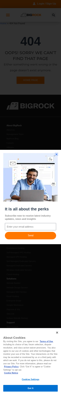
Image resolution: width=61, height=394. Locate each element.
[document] (30, 197)
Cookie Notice (11, 373)
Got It (30, 388)
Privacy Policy (11, 366)
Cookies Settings (30, 379)
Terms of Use (46, 341)
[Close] (57, 332)
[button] (56, 154)
